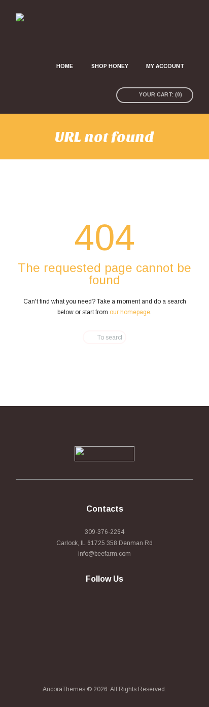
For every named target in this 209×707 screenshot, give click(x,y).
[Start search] (84, 337)
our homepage (130, 312)
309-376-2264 (104, 531)
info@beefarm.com (104, 553)
